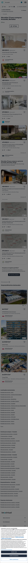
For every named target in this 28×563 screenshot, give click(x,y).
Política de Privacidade (6, 538)
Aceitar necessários (14, 555)
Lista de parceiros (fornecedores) (6, 549)
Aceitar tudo (14, 552)
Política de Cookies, (19, 537)
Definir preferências (14, 559)
